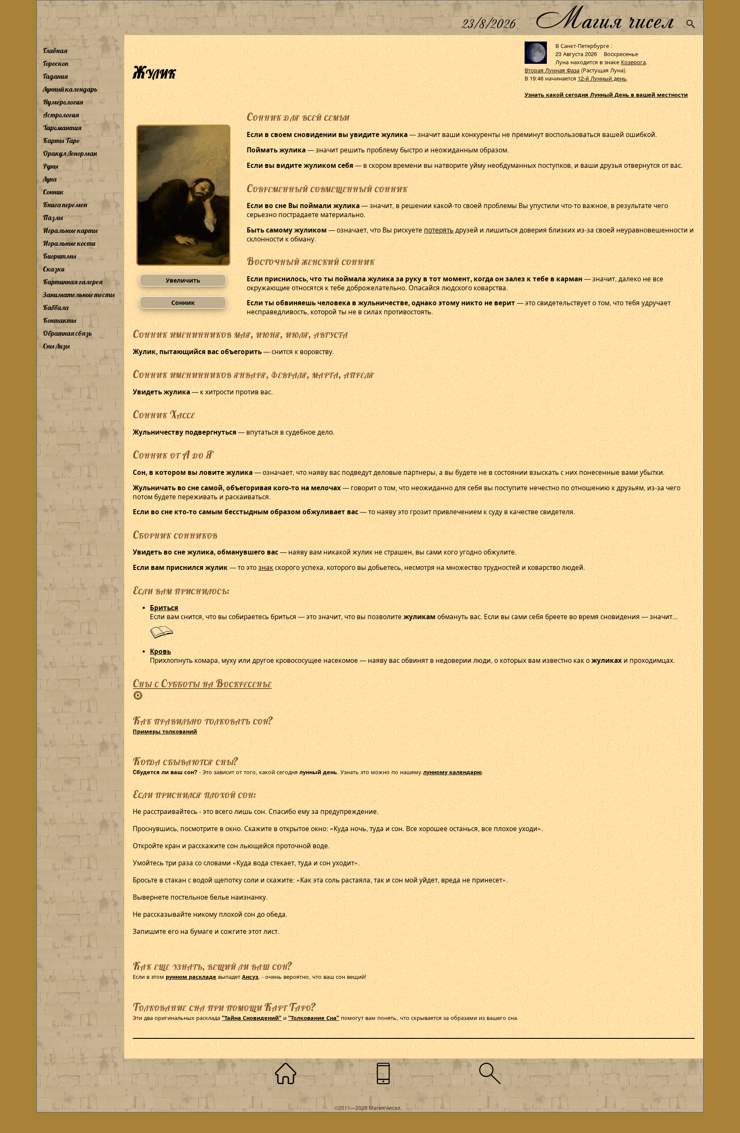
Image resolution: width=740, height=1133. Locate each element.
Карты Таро (61, 140)
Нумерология (63, 102)
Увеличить (183, 280)
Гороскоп (56, 63)
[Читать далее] (161, 636)
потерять (439, 229)
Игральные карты (70, 230)
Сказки (53, 269)
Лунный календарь (70, 89)
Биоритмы (59, 256)
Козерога (633, 62)
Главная (55, 50)
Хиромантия (62, 127)
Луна (50, 179)
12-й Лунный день (602, 78)
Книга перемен (65, 204)
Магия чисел (604, 17)
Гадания (55, 76)
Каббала (56, 307)
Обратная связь (67, 333)
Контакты (59, 320)
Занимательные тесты (79, 294)
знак (265, 567)
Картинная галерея (72, 281)
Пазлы (53, 217)
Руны (50, 166)
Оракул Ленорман (70, 153)
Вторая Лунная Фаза (552, 70)
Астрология (61, 114)
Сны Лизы (56, 346)
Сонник (53, 192)
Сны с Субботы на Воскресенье (202, 683)
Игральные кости (69, 243)
